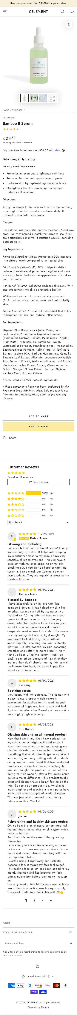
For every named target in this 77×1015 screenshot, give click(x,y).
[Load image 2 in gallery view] (34, 98)
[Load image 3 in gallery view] (43, 98)
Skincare (17, 110)
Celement (8, 118)
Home (6, 110)
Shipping (7, 142)
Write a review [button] (38, 482)
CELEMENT (32, 1002)
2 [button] (34, 900)
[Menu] (5, 11)
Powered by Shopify (38, 1007)
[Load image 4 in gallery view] (52, 98)
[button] (62, 11)
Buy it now (38, 426)
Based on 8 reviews (20, 477)
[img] (28, 534)
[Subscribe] (72, 944)
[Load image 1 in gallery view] (24, 98)
